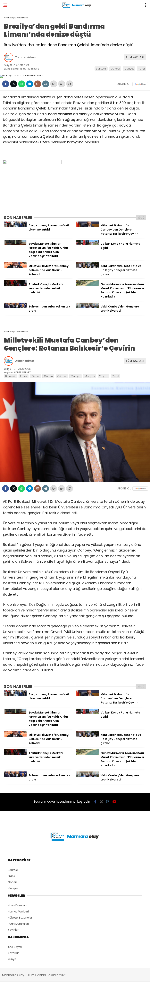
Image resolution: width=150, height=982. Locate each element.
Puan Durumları (18, 924)
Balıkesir (101, 69)
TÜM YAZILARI (135, 57)
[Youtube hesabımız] (114, 801)
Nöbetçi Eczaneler (20, 918)
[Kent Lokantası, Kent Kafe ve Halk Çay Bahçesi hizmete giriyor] (87, 267)
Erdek (23, 376)
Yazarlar (13, 953)
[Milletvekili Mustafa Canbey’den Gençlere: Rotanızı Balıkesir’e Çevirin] (87, 226)
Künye (12, 959)
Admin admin (24, 361)
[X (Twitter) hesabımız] (101, 801)
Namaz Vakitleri (18, 911)
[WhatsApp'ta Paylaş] (21, 83)
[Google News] (140, 84)
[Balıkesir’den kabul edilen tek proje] (15, 307)
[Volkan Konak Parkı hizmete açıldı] (87, 244)
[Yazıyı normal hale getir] (69, 83)
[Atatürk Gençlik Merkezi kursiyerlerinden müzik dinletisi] (15, 285)
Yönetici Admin (25, 57)
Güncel (115, 69)
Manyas (90, 376)
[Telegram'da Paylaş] (29, 83)
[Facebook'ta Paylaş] (5, 83)
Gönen (48, 376)
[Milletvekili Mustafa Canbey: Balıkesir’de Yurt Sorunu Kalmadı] (15, 267)
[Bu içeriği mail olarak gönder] (37, 83)
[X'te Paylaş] (13, 83)
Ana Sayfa (15, 947)
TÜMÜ (141, 217)
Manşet (129, 69)
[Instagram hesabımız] (107, 801)
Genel (35, 376)
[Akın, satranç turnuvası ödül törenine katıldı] (15, 226)
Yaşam (103, 376)
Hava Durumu (17, 905)
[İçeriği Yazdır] (45, 83)
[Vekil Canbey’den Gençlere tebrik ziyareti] (87, 307)
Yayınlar (13, 930)
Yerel (141, 69)
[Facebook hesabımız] (95, 801)
